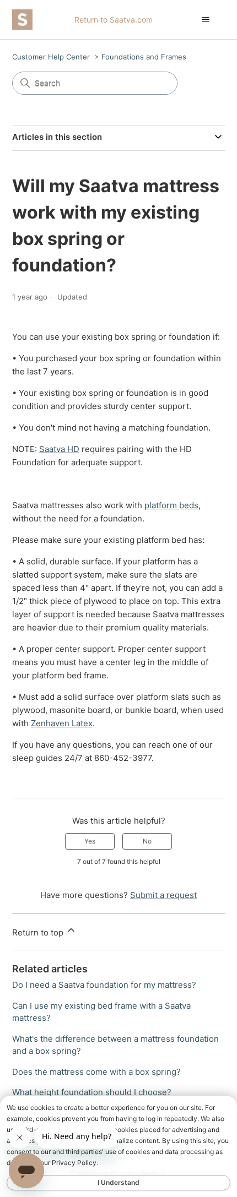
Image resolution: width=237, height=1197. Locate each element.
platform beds (171, 505)
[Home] (22, 19)
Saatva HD (59, 449)
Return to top (39, 932)
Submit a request (163, 895)
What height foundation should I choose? (91, 1092)
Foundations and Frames (143, 56)
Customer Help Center (51, 56)
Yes (89, 841)
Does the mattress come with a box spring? (96, 1072)
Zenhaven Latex (62, 723)
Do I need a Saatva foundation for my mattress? (104, 985)
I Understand (118, 1182)
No (147, 841)
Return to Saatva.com (113, 19)
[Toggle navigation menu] (205, 20)
